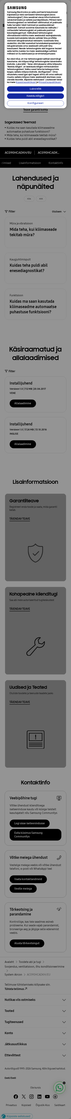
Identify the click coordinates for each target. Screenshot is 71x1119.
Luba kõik (35, 89)
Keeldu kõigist (35, 96)
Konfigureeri (35, 103)
